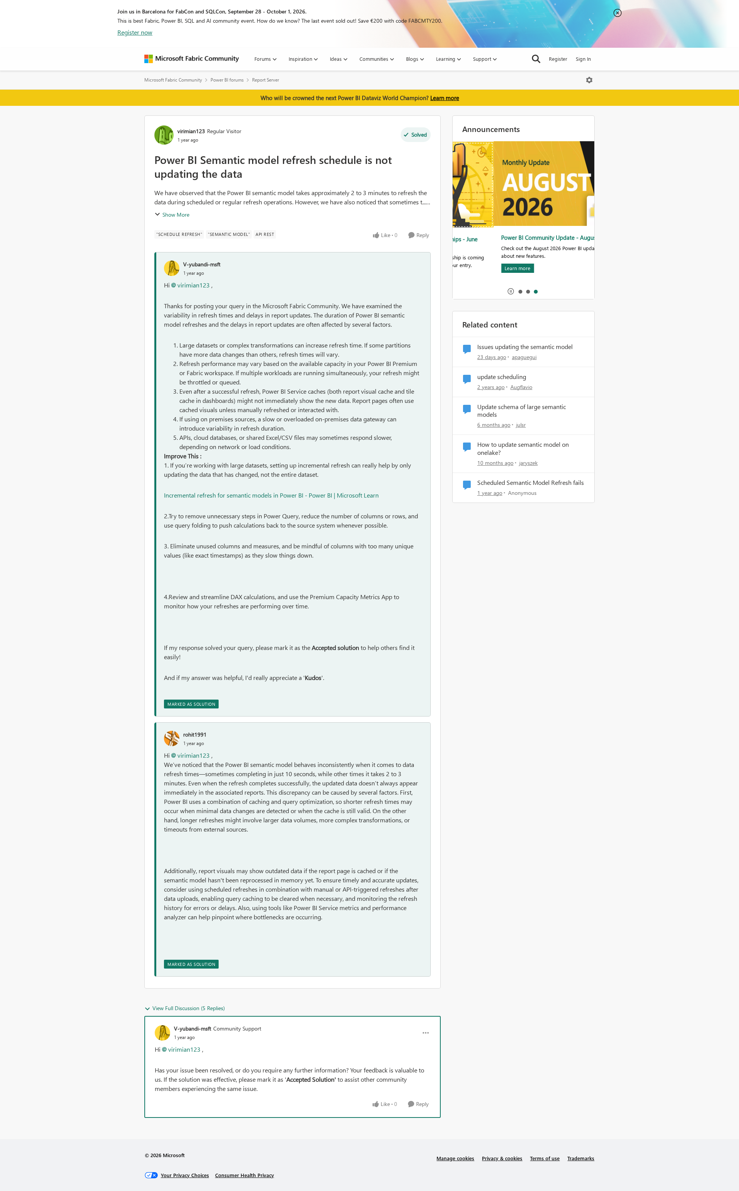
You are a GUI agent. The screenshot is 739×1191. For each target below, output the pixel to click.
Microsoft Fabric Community (173, 80)
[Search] (536, 58)
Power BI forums (227, 80)
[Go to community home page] (191, 59)
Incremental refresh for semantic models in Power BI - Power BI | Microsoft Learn (271, 495)
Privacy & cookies (502, 1158)
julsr (521, 424)
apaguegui (524, 357)
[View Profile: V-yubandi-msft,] (171, 268)
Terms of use (545, 1158)
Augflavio (521, 387)
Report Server (265, 80)
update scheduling (501, 377)
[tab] (520, 291)
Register (558, 58)
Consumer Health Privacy (244, 1175)
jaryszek (528, 462)
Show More (175, 214)
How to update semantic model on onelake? (523, 448)
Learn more (444, 98)
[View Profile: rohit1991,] (171, 738)
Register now (134, 32)
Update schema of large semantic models (521, 411)
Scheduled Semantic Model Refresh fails (530, 482)
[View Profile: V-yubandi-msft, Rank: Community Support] (162, 1033)
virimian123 (191, 131)
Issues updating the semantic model (525, 347)
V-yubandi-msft (202, 264)
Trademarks (580, 1158)
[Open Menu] (589, 80)
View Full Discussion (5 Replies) (188, 1008)
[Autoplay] (511, 291)
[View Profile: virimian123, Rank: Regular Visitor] (164, 135)
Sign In (583, 58)
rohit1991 (195, 734)
